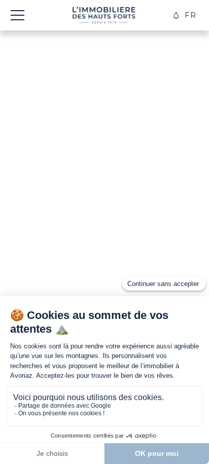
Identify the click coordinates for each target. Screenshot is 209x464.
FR (191, 15)
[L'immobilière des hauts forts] (104, 15)
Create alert (176, 15)
